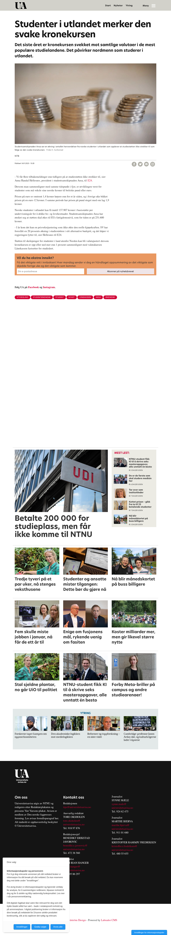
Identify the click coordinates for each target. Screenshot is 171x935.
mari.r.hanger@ (71, 866)
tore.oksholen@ (71, 820)
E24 (90, 180)
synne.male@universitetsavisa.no (122, 805)
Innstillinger (21, 927)
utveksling (22, 297)
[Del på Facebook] (134, 164)
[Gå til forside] (21, 5)
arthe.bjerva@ (121, 825)
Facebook (33, 287)
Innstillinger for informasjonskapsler (149, 932)
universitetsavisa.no (74, 824)
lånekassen (85, 297)
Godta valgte (40, 927)
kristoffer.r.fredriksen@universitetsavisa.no (124, 848)
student (59, 297)
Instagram (49, 287)
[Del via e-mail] (146, 164)
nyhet (72, 297)
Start (108, 5)
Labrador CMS (109, 920)
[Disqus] (85, 344)
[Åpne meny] (153, 5)
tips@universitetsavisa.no (77, 807)
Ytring (129, 5)
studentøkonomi (42, 297)
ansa (98, 297)
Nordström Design (76, 920)
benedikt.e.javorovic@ (75, 845)
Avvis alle (58, 927)
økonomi (110, 297)
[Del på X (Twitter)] (140, 164)
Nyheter (118, 5)
